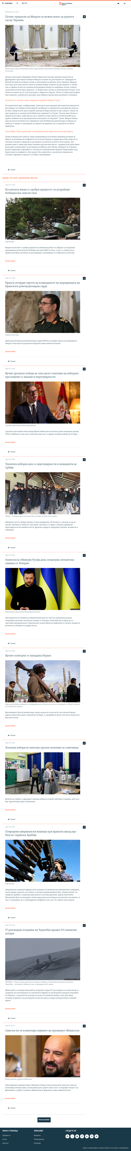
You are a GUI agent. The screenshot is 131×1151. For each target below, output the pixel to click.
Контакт (5, 1143)
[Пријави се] (96, 1136)
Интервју (37, 1143)
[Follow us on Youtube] (77, 1136)
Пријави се (6, 1135)
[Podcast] (92, 1136)
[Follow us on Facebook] (67, 1136)
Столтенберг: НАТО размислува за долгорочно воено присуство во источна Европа (39, 131)
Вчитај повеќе (44, 1120)
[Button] (11, 169)
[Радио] (125, 3)
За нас (4, 1139)
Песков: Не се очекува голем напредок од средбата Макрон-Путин (32, 100)
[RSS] (87, 1136)
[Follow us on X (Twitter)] (72, 1136)
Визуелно (37, 1135)
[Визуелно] (118, 3)
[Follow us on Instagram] (82, 1136)
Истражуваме (39, 1139)
